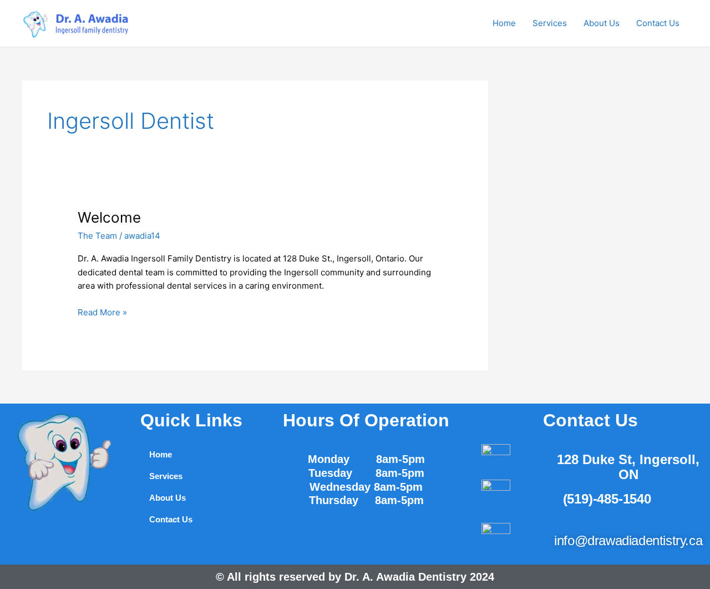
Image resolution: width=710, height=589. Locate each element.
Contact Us (657, 23)
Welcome (109, 217)
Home (504, 23)
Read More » (102, 312)
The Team (97, 235)
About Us (602, 23)
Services (549, 23)
